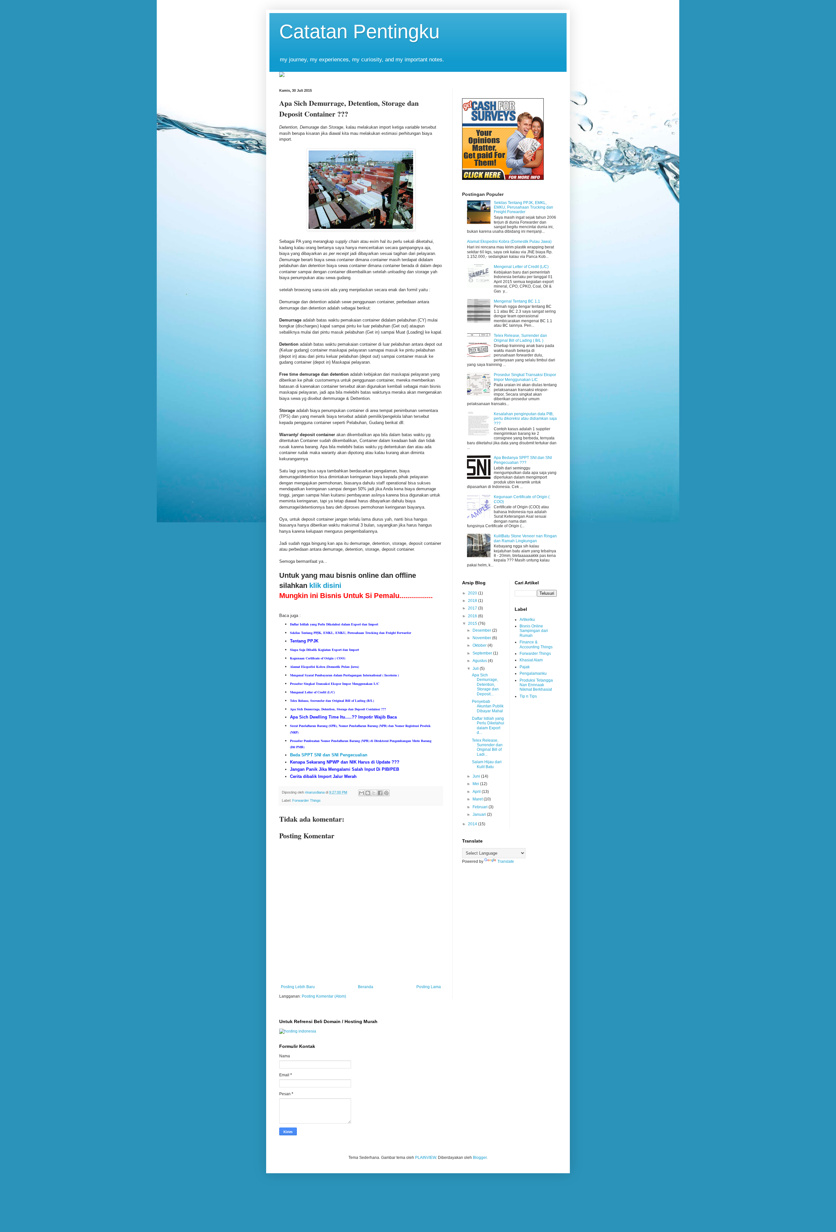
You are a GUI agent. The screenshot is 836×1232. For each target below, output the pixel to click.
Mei (476, 784)
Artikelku (527, 619)
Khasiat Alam (531, 660)
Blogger (480, 1157)
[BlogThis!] (367, 793)
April (477, 791)
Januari (480, 814)
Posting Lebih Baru (298, 987)
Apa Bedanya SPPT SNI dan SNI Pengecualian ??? (523, 460)
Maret (478, 799)
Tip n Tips (528, 696)
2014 (473, 824)
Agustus (480, 660)
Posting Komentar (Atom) (324, 996)
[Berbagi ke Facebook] (380, 793)
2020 (473, 593)
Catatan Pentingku (359, 31)
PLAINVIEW (425, 1157)
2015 (473, 623)
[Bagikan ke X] (374, 793)
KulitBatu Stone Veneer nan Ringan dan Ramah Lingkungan (525, 538)
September (483, 653)
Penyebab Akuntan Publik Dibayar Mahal (488, 706)
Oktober (480, 645)
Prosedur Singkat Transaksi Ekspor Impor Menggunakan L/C (525, 377)
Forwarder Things (306, 800)
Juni (477, 776)
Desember (482, 630)
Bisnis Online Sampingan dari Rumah (534, 631)
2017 (473, 608)
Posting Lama (428, 987)
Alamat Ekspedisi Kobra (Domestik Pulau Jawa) (509, 241)
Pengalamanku (533, 673)
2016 (473, 616)
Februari (481, 807)
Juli (476, 668)
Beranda (365, 987)
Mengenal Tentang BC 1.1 (517, 301)
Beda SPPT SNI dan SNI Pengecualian (328, 754)
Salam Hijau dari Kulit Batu (487, 764)
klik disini (325, 585)
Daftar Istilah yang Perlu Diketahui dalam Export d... (488, 725)
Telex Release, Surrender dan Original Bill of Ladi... (487, 747)
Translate (505, 861)
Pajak (525, 667)
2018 (473, 600)
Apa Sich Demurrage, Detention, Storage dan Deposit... (485, 684)
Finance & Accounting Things (536, 644)
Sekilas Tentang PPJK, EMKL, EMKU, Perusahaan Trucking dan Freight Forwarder (523, 207)
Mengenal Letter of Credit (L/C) (521, 266)
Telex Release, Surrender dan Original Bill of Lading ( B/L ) (520, 337)
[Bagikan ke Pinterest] (386, 793)
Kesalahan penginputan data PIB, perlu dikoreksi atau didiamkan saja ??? (525, 419)
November (482, 638)
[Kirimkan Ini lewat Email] (361, 793)
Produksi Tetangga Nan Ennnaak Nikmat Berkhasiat (536, 685)
